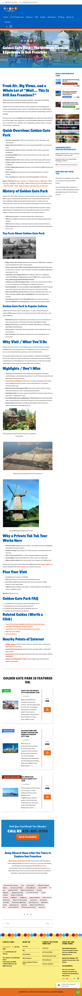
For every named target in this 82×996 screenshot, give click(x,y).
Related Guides (24, 186)
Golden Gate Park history (27, 890)
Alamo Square (22, 567)
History (17, 181)
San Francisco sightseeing (19, 902)
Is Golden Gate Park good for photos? (16, 611)
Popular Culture (34, 181)
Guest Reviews (26, 954)
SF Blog (61, 17)
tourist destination (13, 907)
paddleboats (23, 897)
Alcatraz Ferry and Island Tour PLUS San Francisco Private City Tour (69, 93)
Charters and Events (47, 963)
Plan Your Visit (9, 186)
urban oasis (42, 907)
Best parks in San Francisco (11, 885)
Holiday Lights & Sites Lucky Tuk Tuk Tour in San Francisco (70, 103)
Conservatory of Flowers (16, 887)
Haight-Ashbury (46, 564)
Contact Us (45, 948)
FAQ (36, 17)
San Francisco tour (33, 902)
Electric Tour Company (68, 958)
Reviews (29, 17)
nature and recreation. (32, 892)
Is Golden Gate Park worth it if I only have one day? (21, 608)
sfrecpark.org (13, 593)
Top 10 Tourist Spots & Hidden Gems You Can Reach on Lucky (25, 624)
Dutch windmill (43, 887)
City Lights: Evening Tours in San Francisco (19, 626)
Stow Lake (24, 904)
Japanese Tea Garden (17, 892)
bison (22, 885)
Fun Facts (24, 181)
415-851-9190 (13, 2)
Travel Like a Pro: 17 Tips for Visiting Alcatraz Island (23, 629)
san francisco (33, 900)
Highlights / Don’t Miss (17, 183)
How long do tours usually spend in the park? (19, 606)
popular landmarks (35, 897)
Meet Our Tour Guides (13, 631)
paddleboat (14, 897)
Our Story (25, 946)
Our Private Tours (17, 17)
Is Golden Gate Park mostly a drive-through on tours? (22, 603)
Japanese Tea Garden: (13, 373)
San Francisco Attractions (49, 956)
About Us (70, 17)
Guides (43, 17)
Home (5, 17)
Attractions (51, 17)
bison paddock (30, 885)
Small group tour (14, 904)
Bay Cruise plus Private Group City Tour (29, 779)
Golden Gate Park (13, 890)
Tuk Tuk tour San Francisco (28, 907)
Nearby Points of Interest (39, 186)
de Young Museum (31, 887)
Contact (7, 22)
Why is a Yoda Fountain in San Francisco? (66, 164)
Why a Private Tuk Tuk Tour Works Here (39, 183)
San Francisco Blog (47, 952)
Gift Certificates (11, 634)
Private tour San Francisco (20, 900)
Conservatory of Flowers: (14, 381)
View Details (47, 710)
